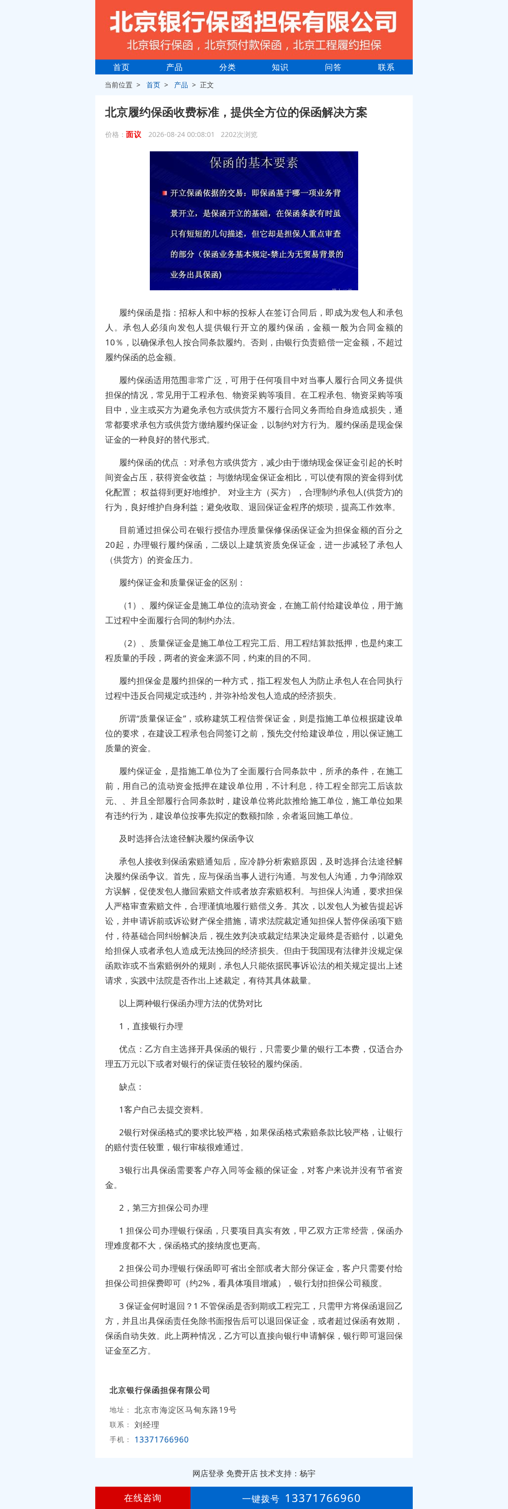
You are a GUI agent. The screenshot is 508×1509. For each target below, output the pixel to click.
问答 (333, 67)
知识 (280, 67)
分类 (227, 67)
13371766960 (161, 1439)
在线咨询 (143, 1498)
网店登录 (208, 1473)
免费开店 (242, 1473)
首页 (121, 67)
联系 (386, 67)
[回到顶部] (495, 1471)
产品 (174, 67)
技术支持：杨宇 (288, 1473)
